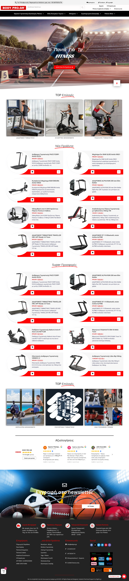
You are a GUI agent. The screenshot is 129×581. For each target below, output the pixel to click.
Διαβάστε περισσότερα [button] (49, 462)
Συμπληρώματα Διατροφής (90, 13)
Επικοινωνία (118, 9)
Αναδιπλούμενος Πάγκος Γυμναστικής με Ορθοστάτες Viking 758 (105, 210)
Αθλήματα (72, 13)
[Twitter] (98, 545)
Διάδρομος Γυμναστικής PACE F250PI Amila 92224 (45, 155)
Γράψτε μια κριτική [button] (29, 458)
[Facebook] (91, 545)
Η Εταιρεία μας (111, 6)
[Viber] (109, 545)
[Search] (82, 7)
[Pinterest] (106, 545)
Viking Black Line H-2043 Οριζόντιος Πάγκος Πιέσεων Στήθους (45, 210)
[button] (112, 454)
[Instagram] (95, 545)
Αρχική (101, 6)
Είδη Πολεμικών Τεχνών (55, 13)
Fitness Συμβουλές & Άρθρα (101, 9)
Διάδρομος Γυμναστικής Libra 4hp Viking (106, 356)
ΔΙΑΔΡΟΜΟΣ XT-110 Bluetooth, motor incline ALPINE (105, 236)
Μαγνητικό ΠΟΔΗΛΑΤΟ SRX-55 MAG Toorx (105, 331)
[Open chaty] (124, 576)
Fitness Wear (109, 13)
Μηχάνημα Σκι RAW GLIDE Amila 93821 (106, 154)
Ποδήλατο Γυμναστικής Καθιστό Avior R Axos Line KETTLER (46, 331)
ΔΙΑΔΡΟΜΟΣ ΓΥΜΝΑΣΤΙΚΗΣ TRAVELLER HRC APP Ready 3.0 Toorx (46, 236)
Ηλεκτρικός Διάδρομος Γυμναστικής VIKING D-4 (45, 357)
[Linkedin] (102, 545)
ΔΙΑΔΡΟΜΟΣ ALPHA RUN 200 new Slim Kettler (106, 182)
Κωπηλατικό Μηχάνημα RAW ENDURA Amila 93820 (45, 182)
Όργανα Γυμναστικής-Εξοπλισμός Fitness (28, 13)
